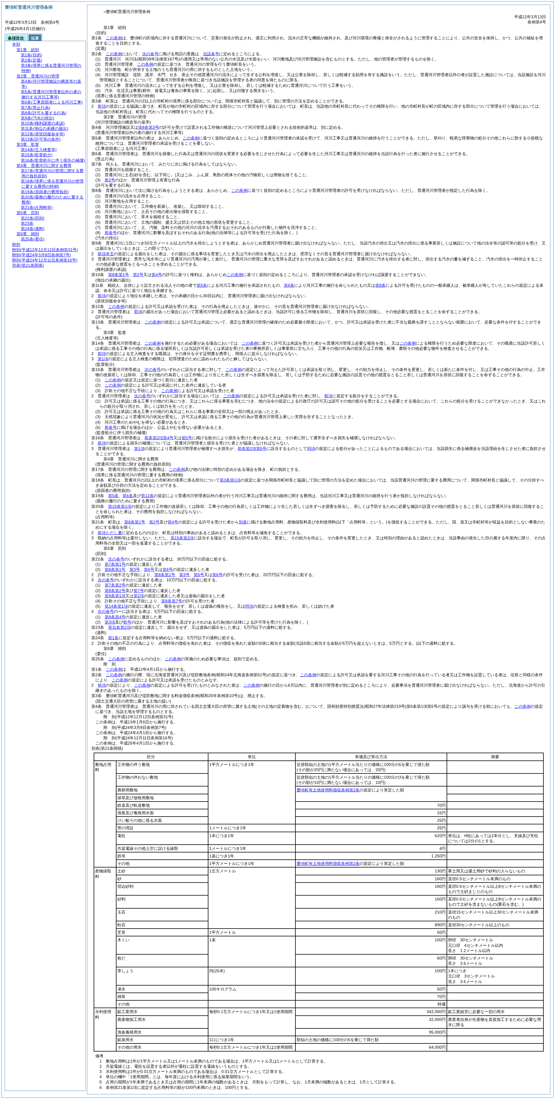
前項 (102, 106)
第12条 (147, 495)
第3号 (135, 569)
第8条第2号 (115, 590)
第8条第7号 (171, 601)
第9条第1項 (115, 595)
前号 (127, 622)
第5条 (202, 285)
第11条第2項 (119, 627)
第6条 (289, 285)
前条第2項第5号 (252, 448)
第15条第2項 (182, 538)
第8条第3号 (148, 127)
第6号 (167, 569)
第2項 (139, 595)
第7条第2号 (115, 585)
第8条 (380, 285)
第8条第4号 (115, 617)
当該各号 (211, 54)
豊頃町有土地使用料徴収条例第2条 (328, 790)
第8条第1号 (118, 274)
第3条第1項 (230, 480)
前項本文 (106, 253)
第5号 (187, 437)
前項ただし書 (110, 532)
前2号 (110, 180)
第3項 (110, 622)
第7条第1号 (115, 564)
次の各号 (150, 54)
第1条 (113, 637)
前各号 (111, 232)
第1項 (103, 358)
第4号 (156, 274)
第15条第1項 (119, 506)
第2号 (138, 274)
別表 (243, 522)
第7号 (139, 590)
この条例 (114, 38)
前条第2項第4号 (159, 437)
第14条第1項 (116, 606)
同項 (311, 448)
